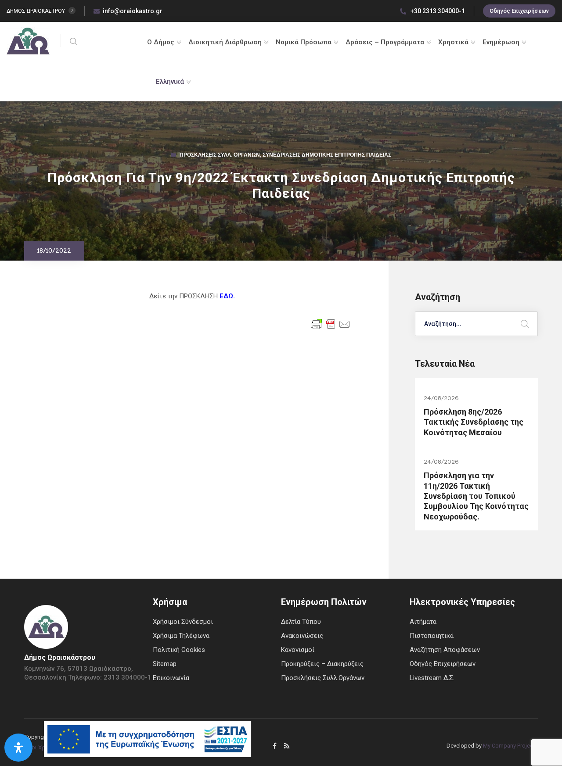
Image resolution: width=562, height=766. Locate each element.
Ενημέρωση (501, 42)
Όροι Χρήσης (41, 747)
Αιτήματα (423, 622)
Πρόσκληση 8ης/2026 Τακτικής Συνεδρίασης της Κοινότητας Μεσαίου (473, 422)
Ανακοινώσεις (302, 636)
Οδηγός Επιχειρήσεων (519, 10)
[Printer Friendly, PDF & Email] (330, 323)
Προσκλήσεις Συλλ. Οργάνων (220, 156)
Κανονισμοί (297, 650)
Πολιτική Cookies (179, 650)
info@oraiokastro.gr (132, 10)
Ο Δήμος (160, 42)
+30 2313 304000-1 (437, 10)
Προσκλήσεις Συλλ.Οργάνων (322, 678)
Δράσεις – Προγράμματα (385, 42)
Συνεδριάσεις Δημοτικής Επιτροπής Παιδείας (327, 156)
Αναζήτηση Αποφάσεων (445, 650)
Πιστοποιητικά (432, 636)
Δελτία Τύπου (301, 622)
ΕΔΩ (226, 296)
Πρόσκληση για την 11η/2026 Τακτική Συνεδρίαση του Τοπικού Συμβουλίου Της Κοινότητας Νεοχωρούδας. (476, 496)
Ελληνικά (170, 82)
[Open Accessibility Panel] (18, 748)
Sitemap (165, 664)
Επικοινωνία (171, 678)
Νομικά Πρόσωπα (303, 42)
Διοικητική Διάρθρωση (225, 42)
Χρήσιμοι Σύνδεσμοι (183, 622)
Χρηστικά (453, 42)
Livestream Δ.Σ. (432, 678)
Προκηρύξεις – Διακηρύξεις (322, 664)
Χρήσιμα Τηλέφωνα (181, 636)
